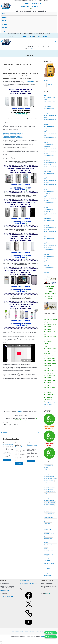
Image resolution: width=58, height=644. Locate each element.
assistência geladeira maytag (49, 500)
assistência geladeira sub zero (49, 506)
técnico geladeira (47, 573)
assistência (46, 467)
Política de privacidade (29, 631)
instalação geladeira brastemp (48, 541)
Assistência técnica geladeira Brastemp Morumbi (13, 133)
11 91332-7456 (27, 36)
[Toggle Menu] (55, 20)
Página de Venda (43, 636)
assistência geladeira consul (49, 476)
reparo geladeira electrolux (49, 565)
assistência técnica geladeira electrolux (48, 520)
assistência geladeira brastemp (49, 474)
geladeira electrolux (48, 538)
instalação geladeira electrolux (48, 545)
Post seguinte (36, 432)
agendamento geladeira (48, 465)
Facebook (46, 80)
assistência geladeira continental (50, 478)
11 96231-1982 (42, 36)
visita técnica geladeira (48, 575)
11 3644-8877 (36, 3)
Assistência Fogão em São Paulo (50, 402)
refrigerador (47, 560)
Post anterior (4, 432)
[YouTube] (28, 626)
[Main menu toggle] (55, 42)
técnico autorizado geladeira (49, 570)
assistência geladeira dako (49, 482)
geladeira (53, 533)
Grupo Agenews (30, 81)
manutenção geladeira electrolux (48, 555)
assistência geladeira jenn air (49, 493)
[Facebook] (28, 599)
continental (46, 533)
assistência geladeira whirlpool (49, 511)
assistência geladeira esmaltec (49, 487)
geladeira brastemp (48, 536)
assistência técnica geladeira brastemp (48, 516)
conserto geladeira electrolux (48, 530)
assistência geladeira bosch (49, 471)
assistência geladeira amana (49, 469)
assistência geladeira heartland (49, 491)
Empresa (5, 443)
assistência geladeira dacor (49, 480)
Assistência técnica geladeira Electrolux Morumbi (13, 134)
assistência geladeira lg (48, 495)
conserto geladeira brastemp (48, 526)
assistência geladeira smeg (49, 504)
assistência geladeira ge (48, 489)
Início (13, 631)
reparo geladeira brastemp (49, 563)
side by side (47, 568)
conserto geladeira (47, 523)
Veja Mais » (7, 459)
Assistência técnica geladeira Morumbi (11, 132)
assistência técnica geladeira (49, 513)
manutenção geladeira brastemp (48, 551)
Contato (42, 631)
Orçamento (36, 631)
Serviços (21, 631)
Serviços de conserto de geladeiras (18, 444)
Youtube (26, 580)
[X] (28, 608)
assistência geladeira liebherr (49, 498)
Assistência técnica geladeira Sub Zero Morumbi (13, 137)
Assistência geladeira (30, 443)
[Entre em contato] (50, 305)
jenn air (45, 548)
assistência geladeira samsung (49, 502)
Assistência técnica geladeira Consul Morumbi (12, 136)
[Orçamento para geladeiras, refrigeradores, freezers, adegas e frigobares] (50, 280)
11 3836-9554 (25, 3)
